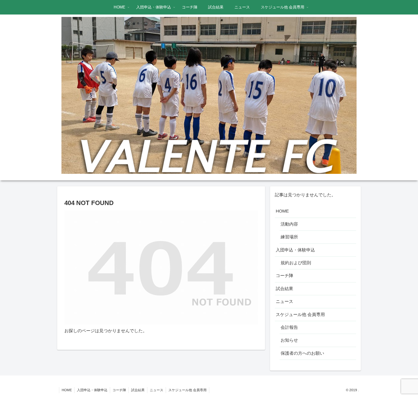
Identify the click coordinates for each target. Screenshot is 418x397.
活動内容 (289, 224)
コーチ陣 (284, 275)
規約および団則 (296, 262)
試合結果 (284, 288)
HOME (282, 211)
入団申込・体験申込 (295, 250)
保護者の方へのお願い (302, 353)
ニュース (284, 301)
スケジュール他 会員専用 (300, 314)
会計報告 (289, 327)
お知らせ (289, 340)
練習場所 (289, 237)
